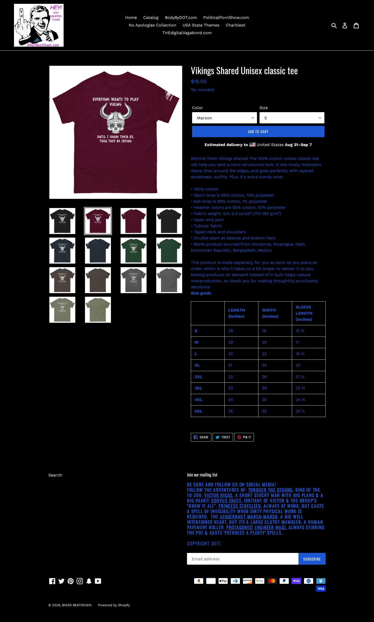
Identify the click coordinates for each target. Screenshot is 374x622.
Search (55, 475)
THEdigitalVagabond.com (187, 32)
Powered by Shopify (114, 605)
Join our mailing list (202, 474)
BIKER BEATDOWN (77, 605)
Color (197, 107)
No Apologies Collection (152, 25)
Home (131, 17)
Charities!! (235, 25)
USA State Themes (201, 25)
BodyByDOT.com (181, 17)
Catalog (151, 17)
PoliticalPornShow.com (226, 17)
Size (264, 107)
